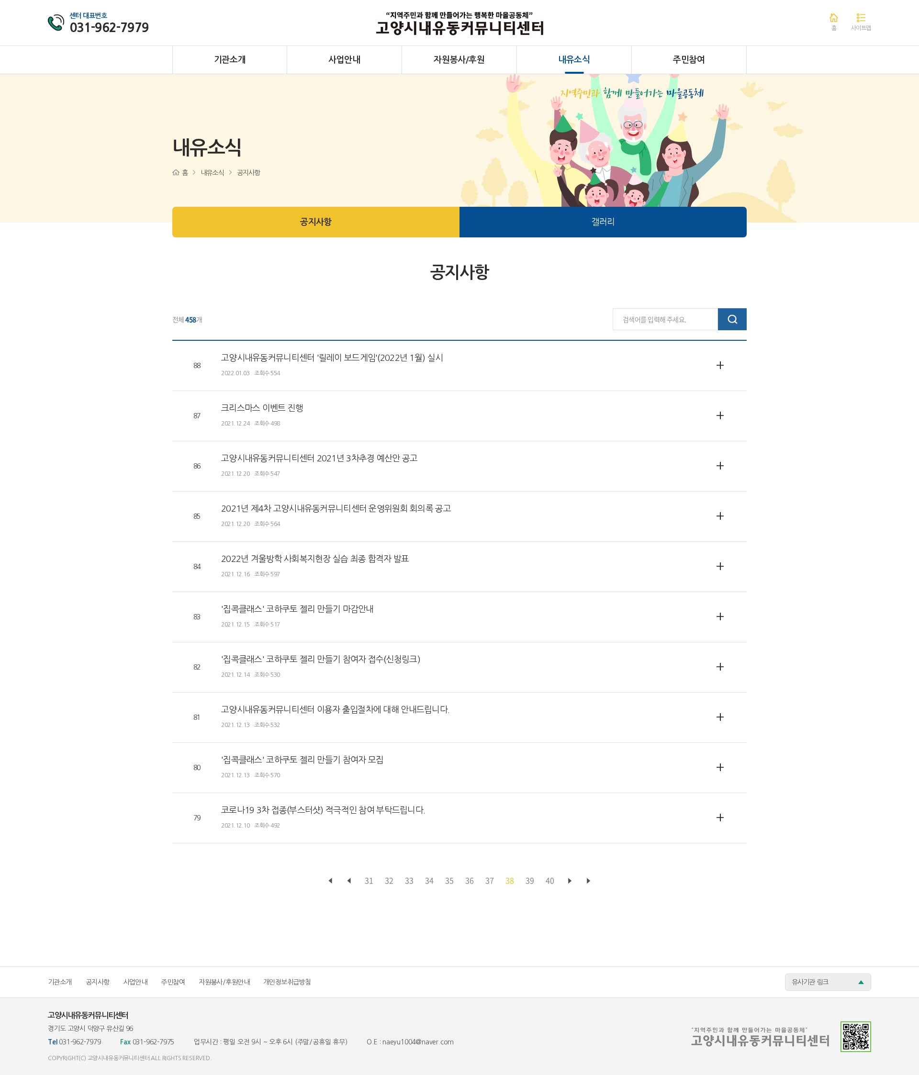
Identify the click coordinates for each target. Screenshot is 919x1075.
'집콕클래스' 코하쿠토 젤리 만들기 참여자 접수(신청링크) (320, 659)
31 (369, 880)
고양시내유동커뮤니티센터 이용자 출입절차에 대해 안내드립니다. (335, 709)
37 (489, 880)
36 (469, 880)
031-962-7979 (109, 28)
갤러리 (603, 222)
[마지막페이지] (589, 881)
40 (550, 880)
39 (530, 880)
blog (273, 1058)
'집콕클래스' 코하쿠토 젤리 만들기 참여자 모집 (302, 760)
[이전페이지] (330, 881)
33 (409, 880)
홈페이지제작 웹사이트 (240, 1058)
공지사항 (315, 222)
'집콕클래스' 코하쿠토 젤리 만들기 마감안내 (297, 609)
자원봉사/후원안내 (224, 982)
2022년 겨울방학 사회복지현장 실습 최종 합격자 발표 (315, 559)
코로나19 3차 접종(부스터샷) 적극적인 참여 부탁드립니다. (323, 810)
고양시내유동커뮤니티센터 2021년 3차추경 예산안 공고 (319, 458)
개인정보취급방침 (287, 982)
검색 (732, 319)
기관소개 (230, 60)
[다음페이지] (570, 881)
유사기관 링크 (810, 982)
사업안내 (344, 60)
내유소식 (574, 60)
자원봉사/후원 (459, 60)
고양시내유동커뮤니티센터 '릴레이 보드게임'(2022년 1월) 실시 (332, 358)
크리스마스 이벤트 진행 (262, 408)
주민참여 (689, 60)
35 (449, 880)
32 (389, 880)
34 (429, 880)
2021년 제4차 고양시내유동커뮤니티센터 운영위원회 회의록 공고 (336, 508)
